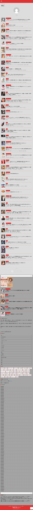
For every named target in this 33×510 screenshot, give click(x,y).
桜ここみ (19, 258)
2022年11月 (2, 452)
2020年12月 (2, 486)
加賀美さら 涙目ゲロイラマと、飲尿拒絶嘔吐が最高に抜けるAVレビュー (18, 161)
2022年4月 (2, 462)
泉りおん (22, 126)
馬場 (22, 26)
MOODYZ (13, 20)
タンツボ (20, 26)
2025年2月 (2, 412)
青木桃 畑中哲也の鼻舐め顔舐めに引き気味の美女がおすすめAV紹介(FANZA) (19, 49)
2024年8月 (2, 421)
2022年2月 (2, 465)
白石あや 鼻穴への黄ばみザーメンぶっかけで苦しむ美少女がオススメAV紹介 (18, 224)
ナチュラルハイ (16, 206)
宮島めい (16, 169)
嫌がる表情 (23, 20)
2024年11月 (2, 417)
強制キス (22, 64)
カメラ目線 (13, 169)
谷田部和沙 (19, 220)
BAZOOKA (12, 198)
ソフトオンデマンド (14, 50)
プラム (17, 150)
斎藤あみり (25, 39)
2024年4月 (2, 427)
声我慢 (12, 144)
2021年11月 (2, 470)
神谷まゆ (12, 232)
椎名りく (12, 237)
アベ (15, 26)
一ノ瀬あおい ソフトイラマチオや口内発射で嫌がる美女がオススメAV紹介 (18, 19)
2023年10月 (2, 436)
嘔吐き (18, 371)
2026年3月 (2, 393)
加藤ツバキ (21, 107)
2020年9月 (2, 490)
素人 (15, 232)
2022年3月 (2, 464)
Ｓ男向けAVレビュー (16, 507)
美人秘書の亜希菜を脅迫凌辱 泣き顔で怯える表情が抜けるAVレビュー (17, 197)
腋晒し (26, 150)
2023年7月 (2, 440)
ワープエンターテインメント (16, 58)
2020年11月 (2, 487)
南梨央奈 (14, 82)
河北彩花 (19, 169)
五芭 (19, 206)
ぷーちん (17, 118)
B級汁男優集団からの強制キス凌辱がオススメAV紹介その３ (15, 262)
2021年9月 (2, 473)
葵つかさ (22, 169)
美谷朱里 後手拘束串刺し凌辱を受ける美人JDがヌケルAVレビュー (17, 179)
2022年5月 (2, 461)
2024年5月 (2, 426)
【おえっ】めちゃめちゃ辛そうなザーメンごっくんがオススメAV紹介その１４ (18, 236)
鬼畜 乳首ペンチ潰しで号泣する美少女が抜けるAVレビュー (16, 74)
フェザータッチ (14, 150)
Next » (17, 268)
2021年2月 (2, 483)
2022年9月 (2, 455)
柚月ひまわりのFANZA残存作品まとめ (12, 173)
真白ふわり (28, 206)
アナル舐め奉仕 (29, 368)
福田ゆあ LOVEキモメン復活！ (11, 25)
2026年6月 (2, 389)
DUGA (12, 75)
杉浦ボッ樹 (24, 373)
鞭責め (6, 376)
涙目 (19, 162)
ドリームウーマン (17, 88)
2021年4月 (2, 480)
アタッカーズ (13, 180)
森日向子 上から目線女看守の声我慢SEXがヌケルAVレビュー (16, 143)
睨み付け (26, 20)
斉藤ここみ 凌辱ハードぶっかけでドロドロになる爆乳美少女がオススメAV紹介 (12, 500)
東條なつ (16, 132)
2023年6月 (2, 442)
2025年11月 (2, 399)
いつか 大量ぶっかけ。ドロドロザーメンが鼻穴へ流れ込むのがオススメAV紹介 (12, 496)
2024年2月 (2, 430)
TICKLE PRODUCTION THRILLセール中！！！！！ (14, 111)
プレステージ (7, 371)
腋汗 (16, 232)
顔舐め (25, 64)
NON (12, 82)
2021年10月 (2, 471)
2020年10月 (2, 489)
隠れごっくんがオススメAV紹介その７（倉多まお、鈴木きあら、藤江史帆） (12, 497)
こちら (10, 380)
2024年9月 (2, 420)
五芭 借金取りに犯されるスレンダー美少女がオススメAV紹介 (16, 242)
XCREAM (12, 248)
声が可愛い (21, 371)
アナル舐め (20, 368)
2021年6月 (2, 477)
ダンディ (16, 20)
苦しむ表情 (21, 75)
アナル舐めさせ (24, 368)
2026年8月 (2, 386)
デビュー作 (16, 126)
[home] (16, 15)
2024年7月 (2, 423)
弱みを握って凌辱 (23, 198)
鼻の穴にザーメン (22, 58)
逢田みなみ (19, 232)
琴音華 (22, 258)
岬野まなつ (22, 39)
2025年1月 (2, 414)
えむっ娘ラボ (13, 118)
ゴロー (17, 26)
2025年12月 (2, 398)
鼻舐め (24, 50)
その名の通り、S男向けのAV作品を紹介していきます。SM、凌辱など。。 (16, 506)
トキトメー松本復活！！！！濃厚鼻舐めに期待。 (14, 68)
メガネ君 (13, 39)
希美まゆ (15, 102)
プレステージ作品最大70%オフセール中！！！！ (14, 191)
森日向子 (15, 144)
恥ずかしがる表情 (19, 373)
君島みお (13, 102)
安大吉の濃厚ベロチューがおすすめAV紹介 (13, 106)
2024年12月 (2, 415)
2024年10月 (2, 418)
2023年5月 (2, 443)
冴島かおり (18, 107)
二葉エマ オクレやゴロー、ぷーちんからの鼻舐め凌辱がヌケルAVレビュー (18, 117)
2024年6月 (2, 424)
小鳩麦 (19, 39)
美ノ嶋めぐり (29, 39)
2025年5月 (2, 408)
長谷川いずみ (24, 102)
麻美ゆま (24, 258)
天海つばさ (16, 258)
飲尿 (24, 162)
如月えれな (16, 39)
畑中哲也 (19, 50)
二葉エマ (24, 118)
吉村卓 (15, 371)
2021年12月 (2, 468)
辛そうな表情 (19, 102)
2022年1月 (2, 467)
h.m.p (12, 162)
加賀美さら (16, 162)
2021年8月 (2, 474)
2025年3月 (2, 411)
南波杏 (16, 44)
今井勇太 (12, 371)
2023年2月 (2, 448)
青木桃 (22, 50)
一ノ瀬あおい (20, 20)
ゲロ (14, 162)
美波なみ (19, 95)
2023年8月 (2, 439)
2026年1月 (2, 396)
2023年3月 (2, 446)
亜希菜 (16, 198)
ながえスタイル (14, 107)
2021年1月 (2, 484)
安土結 (16, 220)
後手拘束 (20, 180)
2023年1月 (2, 449)
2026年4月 (2, 392)
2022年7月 (2, 458)
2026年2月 (2, 395)
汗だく (17, 95)
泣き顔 (18, 75)
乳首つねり (15, 75)
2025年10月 (2, 401)
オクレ (20, 118)
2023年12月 (2, 433)
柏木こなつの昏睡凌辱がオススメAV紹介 (12, 184)
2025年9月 (2, 402)
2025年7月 (2, 405)
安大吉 (25, 107)
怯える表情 (13, 132)
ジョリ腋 (13, 126)
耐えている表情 (19, 144)
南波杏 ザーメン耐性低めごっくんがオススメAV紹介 (14, 43)
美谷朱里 (23, 180)
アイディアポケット (10, 368)
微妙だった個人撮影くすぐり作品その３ (12, 247)
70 (20, 271)
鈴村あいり (22, 220)
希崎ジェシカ (13, 95)
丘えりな (19, 126)
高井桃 (27, 102)
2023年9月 (2, 437)
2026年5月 (2, 390)
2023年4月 (2, 445)
